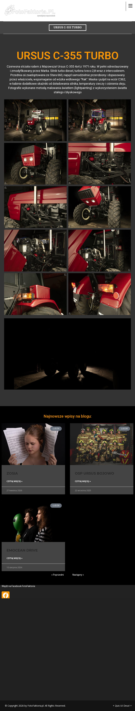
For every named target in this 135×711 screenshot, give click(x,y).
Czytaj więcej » (14, 481)
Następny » (78, 574)
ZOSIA (12, 473)
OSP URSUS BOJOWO (94, 473)
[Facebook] (6, 595)
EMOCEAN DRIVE (22, 550)
